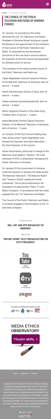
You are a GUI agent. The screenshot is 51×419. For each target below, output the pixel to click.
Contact (34, 373)
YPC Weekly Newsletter (18, 13)
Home (4, 13)
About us (24, 373)
